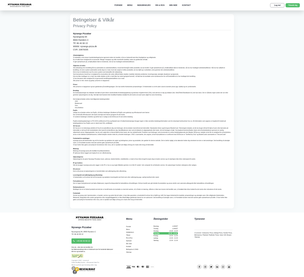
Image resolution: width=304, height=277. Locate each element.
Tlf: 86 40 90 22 (77, 234)
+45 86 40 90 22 (83, 241)
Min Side (173, 5)
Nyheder (129, 241)
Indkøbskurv (144, 5)
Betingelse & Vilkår (132, 249)
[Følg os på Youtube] (229, 266)
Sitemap (128, 252)
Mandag (165, 226)
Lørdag (165, 238)
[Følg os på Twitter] (211, 266)
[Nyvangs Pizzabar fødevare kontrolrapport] (77, 257)
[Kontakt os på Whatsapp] (223, 266)
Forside (118, 5)
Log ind (277, 5)
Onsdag (165, 231)
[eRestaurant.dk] (83, 270)
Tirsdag (165, 228)
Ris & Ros (160, 5)
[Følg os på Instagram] (205, 266)
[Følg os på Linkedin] (217, 266)
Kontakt (186, 5)
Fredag (165, 236)
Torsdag (165, 233)
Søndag (165, 240)
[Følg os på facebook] (199, 266)
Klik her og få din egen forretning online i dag (84, 265)
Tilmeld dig (292, 5)
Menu (130, 5)
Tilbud (128, 235)
